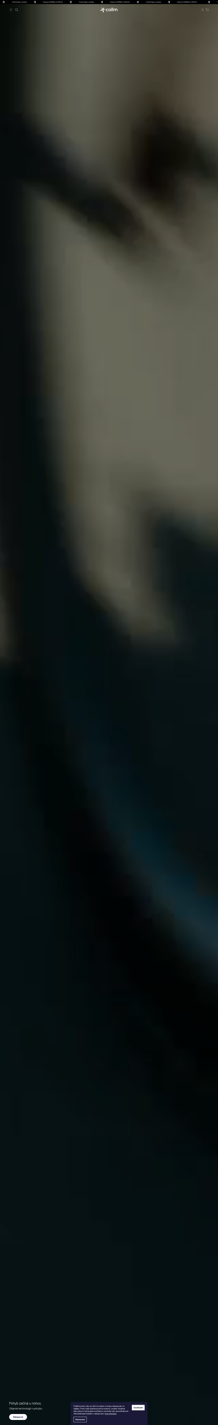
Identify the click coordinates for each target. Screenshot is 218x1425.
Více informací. (110, 1414)
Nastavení (80, 1419)
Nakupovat (18, 1417)
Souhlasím (138, 1407)
